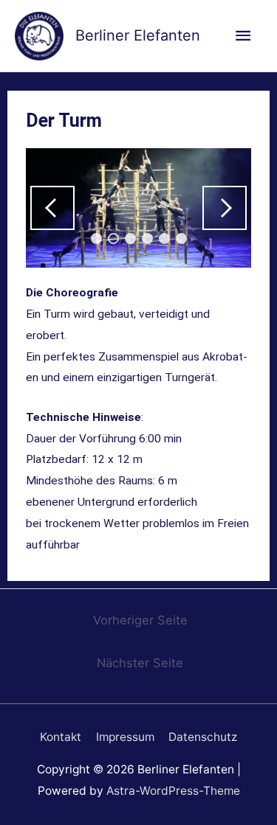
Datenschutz (202, 737)
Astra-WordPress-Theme (173, 791)
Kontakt (60, 737)
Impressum (125, 737)
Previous (52, 208)
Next (224, 208)
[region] (138, 208)
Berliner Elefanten (137, 35)
